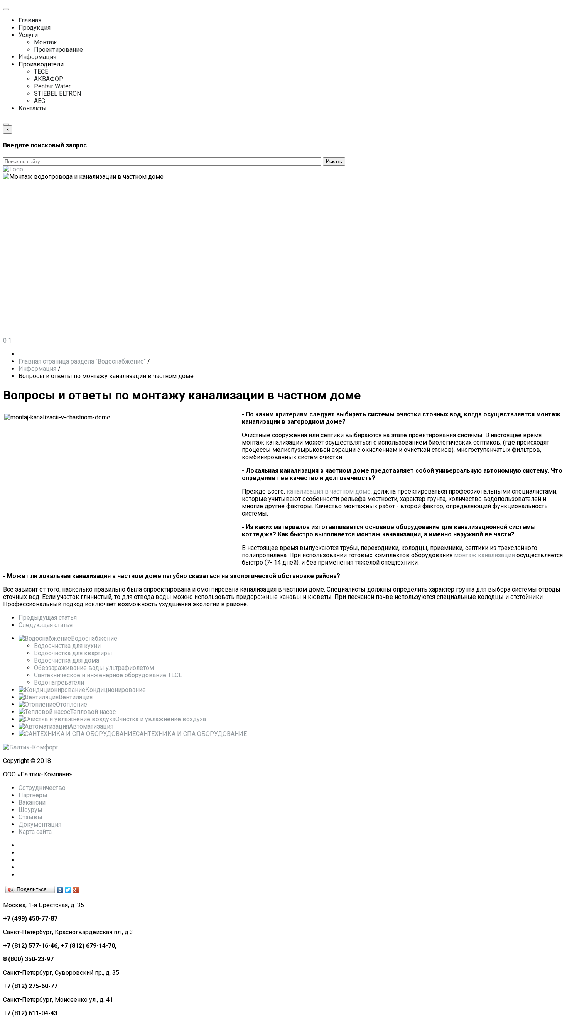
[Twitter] (68, 890)
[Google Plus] (76, 890)
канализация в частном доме (329, 491)
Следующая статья (46, 625)
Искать (334, 161)
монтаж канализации (484, 555)
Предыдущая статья (48, 617)
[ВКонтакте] (60, 890)
